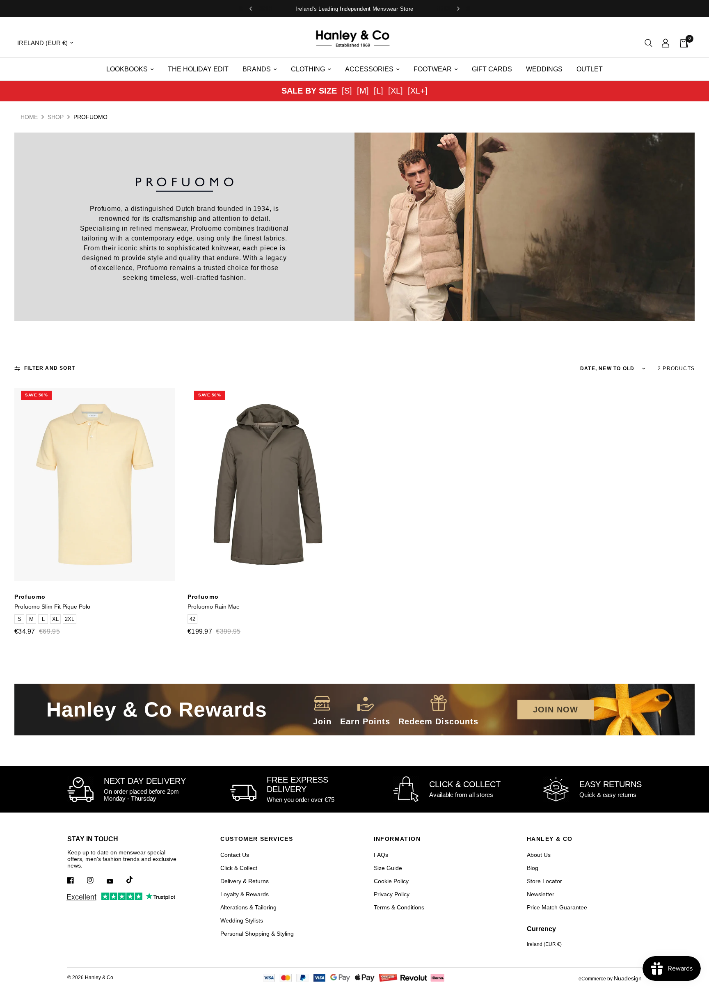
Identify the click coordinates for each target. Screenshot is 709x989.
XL (55, 619)
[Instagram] (96, 880)
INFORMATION (397, 839)
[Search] (648, 42)
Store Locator (544, 881)
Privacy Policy (391, 894)
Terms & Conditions (399, 907)
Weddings (544, 69)
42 (192, 619)
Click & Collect (238, 868)
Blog (532, 868)
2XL (69, 619)
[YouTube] (116, 881)
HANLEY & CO (549, 839)
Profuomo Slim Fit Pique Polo (52, 606)
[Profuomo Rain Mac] (268, 484)
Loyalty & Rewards (244, 894)
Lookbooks (127, 69)
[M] (363, 90)
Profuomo (30, 596)
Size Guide (388, 868)
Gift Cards (492, 69)
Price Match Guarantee (557, 907)
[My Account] (665, 42)
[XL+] (418, 90)
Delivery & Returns (244, 881)
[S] (347, 90)
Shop (56, 117)
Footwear (433, 69)
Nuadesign (628, 978)
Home (29, 117)
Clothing (308, 69)
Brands (256, 69)
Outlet (589, 69)
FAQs (381, 855)
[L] (378, 90)
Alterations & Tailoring (248, 907)
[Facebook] (76, 880)
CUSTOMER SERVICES (256, 839)
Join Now (555, 709)
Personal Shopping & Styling (257, 933)
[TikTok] (135, 880)
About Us (539, 855)
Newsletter (540, 894)
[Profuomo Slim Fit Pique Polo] (94, 484)
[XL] (395, 90)
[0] (681, 42)
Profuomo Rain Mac (213, 606)
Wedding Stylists (241, 920)
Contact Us (234, 855)
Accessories (369, 69)
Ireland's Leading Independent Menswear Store (354, 9)
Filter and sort (49, 368)
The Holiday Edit (198, 69)
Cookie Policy (391, 881)
